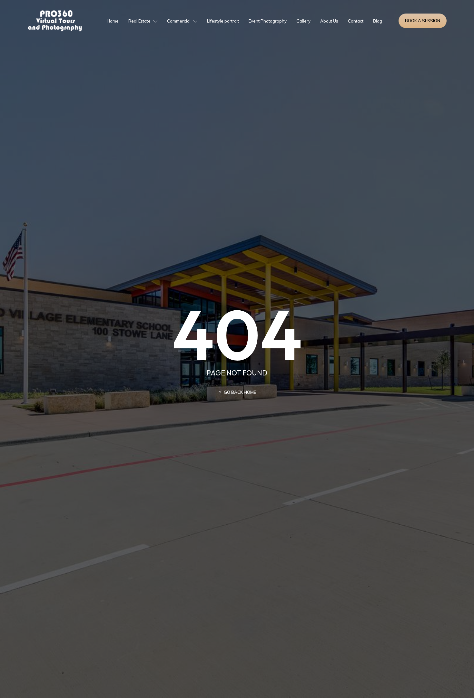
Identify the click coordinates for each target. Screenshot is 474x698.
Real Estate (139, 21)
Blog (377, 21)
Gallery (303, 21)
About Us (329, 21)
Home (113, 21)
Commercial (179, 21)
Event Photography (268, 21)
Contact (355, 21)
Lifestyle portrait (223, 21)
